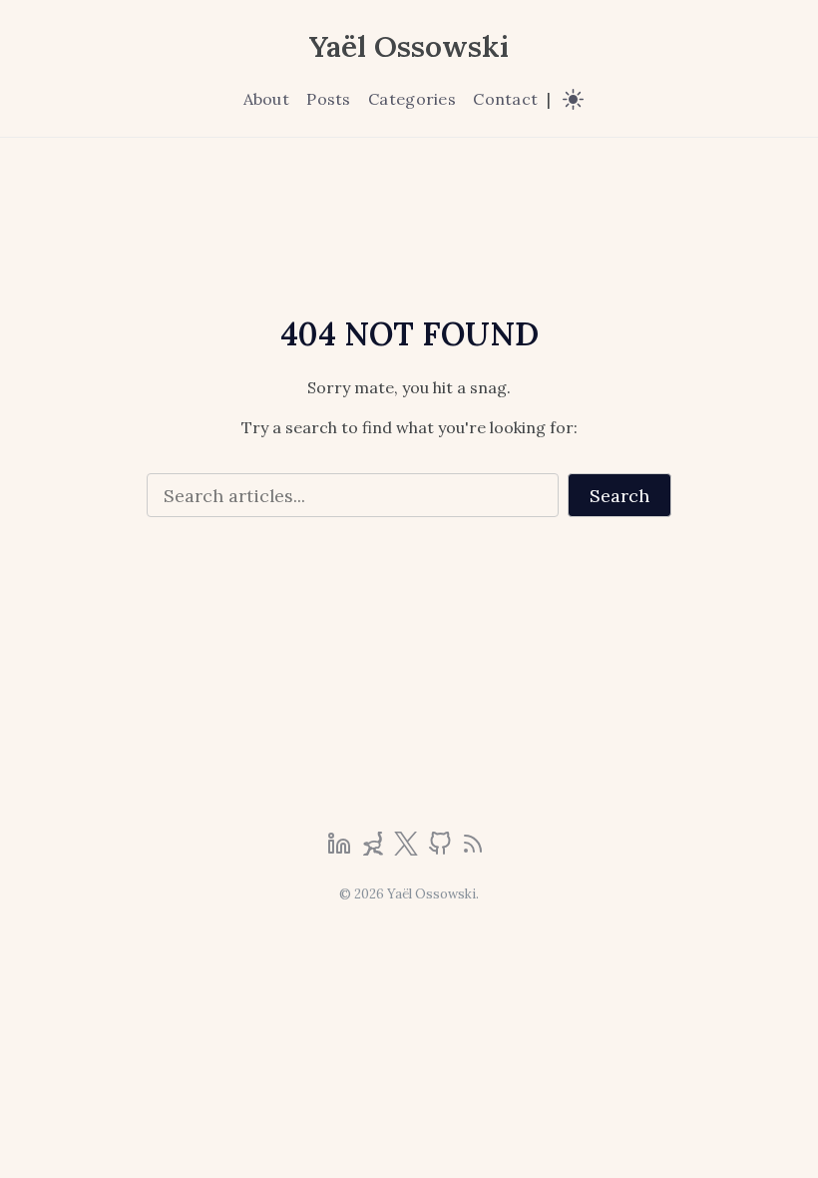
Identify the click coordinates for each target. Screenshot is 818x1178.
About (266, 99)
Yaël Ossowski (409, 46)
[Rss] (473, 850)
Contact (505, 99)
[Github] (442, 850)
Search (619, 495)
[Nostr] (375, 850)
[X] (408, 850)
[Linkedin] (341, 850)
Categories (412, 99)
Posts (328, 99)
